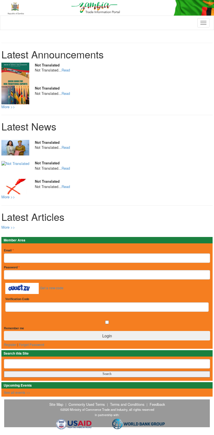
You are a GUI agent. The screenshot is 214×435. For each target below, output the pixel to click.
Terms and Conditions (127, 404)
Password (12, 267)
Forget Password (31, 344)
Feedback (157, 404)
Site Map (56, 404)
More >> (8, 106)
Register (10, 344)
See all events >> (17, 392)
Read (66, 70)
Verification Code (17, 299)
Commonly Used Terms (87, 404)
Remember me (14, 328)
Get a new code (52, 288)
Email (9, 250)
